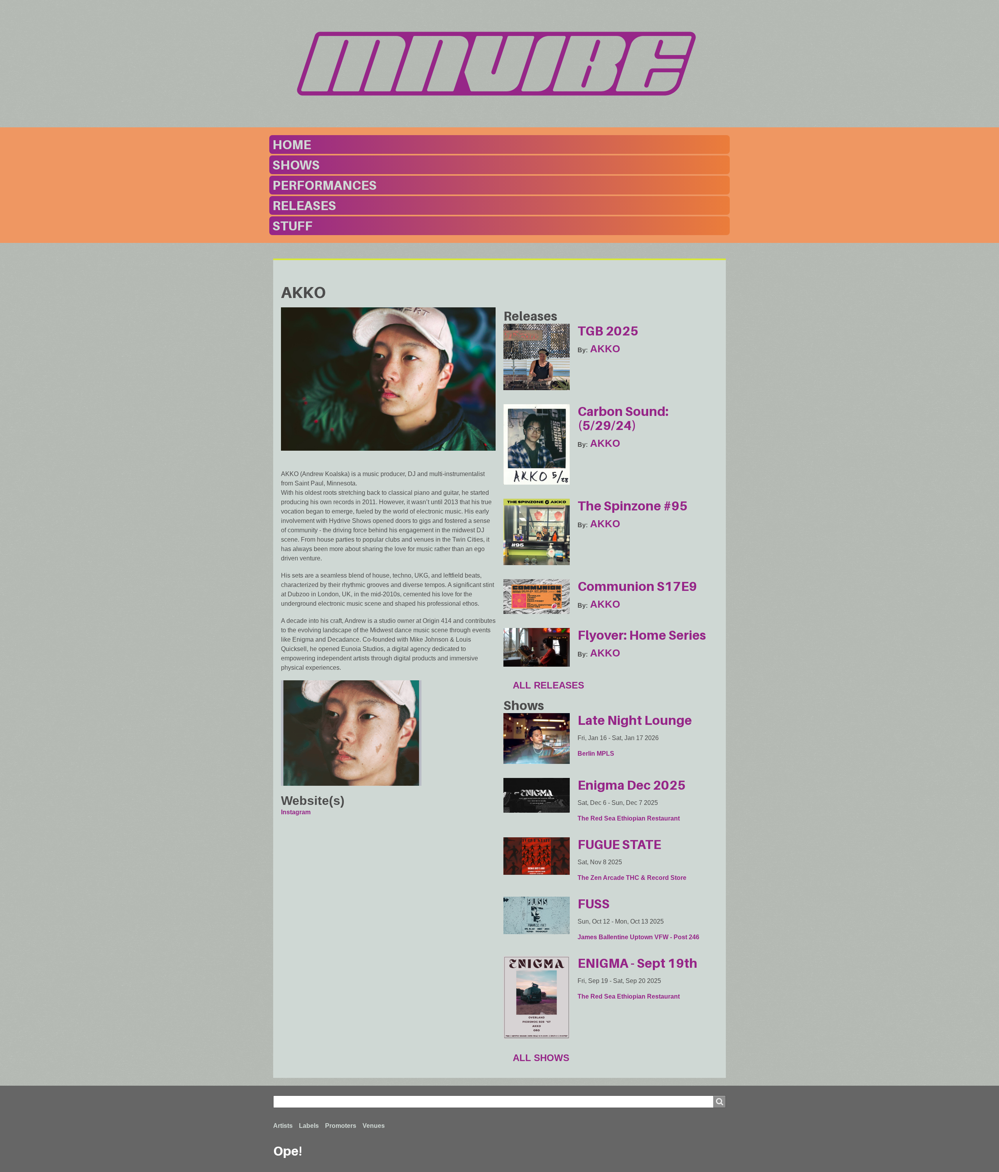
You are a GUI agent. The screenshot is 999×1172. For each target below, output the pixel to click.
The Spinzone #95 (633, 505)
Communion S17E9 (637, 586)
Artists (283, 1125)
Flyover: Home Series (642, 635)
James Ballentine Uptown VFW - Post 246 (638, 937)
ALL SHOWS (541, 1057)
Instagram (296, 812)
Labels (309, 1125)
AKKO (605, 349)
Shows (296, 164)
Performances (324, 185)
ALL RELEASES (548, 685)
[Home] (499, 64)
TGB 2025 (608, 330)
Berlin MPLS (596, 753)
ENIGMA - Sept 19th (637, 963)
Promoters (340, 1125)
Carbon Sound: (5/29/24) (623, 418)
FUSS (594, 903)
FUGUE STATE (619, 844)
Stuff (292, 225)
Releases (304, 205)
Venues (374, 1125)
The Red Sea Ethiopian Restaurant (629, 818)
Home (291, 144)
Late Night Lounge (635, 720)
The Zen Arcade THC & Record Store (632, 877)
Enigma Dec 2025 (632, 785)
